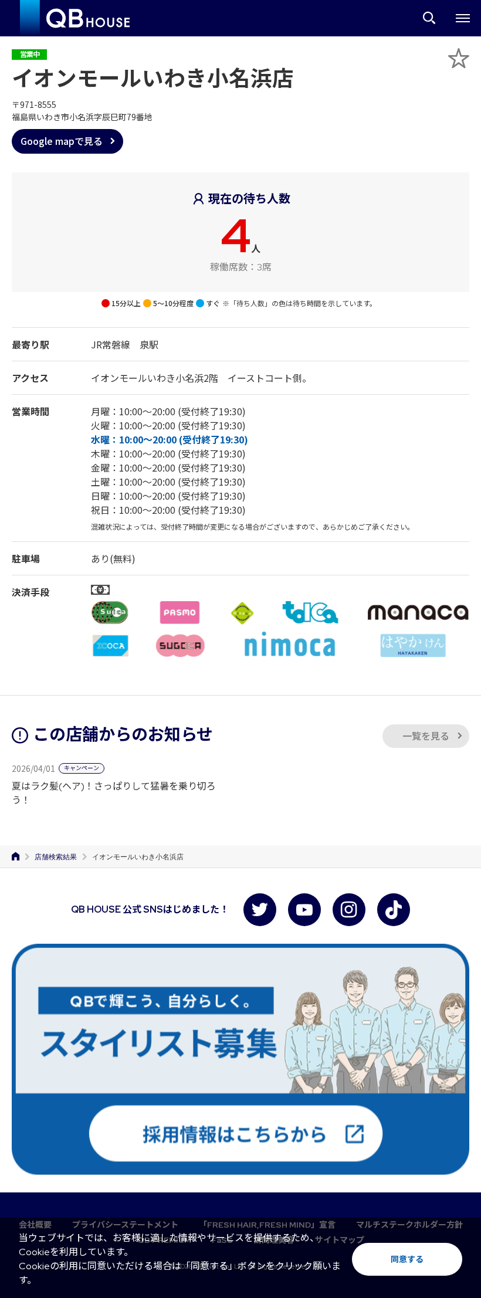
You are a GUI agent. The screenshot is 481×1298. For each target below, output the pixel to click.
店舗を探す (429, 18)
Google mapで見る (62, 141)
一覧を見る (425, 736)
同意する (407, 1259)
